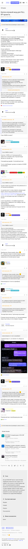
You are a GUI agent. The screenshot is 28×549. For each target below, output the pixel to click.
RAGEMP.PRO (11, 538)
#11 (26, 386)
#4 (26, 146)
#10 (26, 330)
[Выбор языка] (23, 3)
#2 (26, 74)
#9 (26, 295)
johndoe (8, 451)
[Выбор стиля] (20, 3)
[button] (2, 2)
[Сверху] (7, 535)
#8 (26, 268)
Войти (4, 519)
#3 (26, 116)
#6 (26, 219)
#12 (26, 415)
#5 (26, 177)
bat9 (3, 16)
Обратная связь (6, 530)
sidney (8, 460)
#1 (26, 35)
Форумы (5, 502)
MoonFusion (8, 457)
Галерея (5, 505)
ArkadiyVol (7, 448)
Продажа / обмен (15, 448)
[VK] (2, 545)
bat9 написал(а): (6, 76)
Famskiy (7, 324)
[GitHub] (7, 545)
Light (3, 528)
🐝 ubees (7, 262)
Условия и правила (15, 530)
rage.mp (21, 540)
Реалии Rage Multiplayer (11, 455)
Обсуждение (14, 457)
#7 (26, 250)
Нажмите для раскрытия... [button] (14, 90)
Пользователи (6, 511)
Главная (4, 535)
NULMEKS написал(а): (7, 119)
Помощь (20, 532)
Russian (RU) (10, 528)
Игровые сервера (13, 438)
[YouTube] (10, 545)
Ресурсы (5, 508)
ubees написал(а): (6, 333)
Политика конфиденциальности (9, 532)
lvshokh (7, 438)
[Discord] (5, 545)
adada (8, 441)
